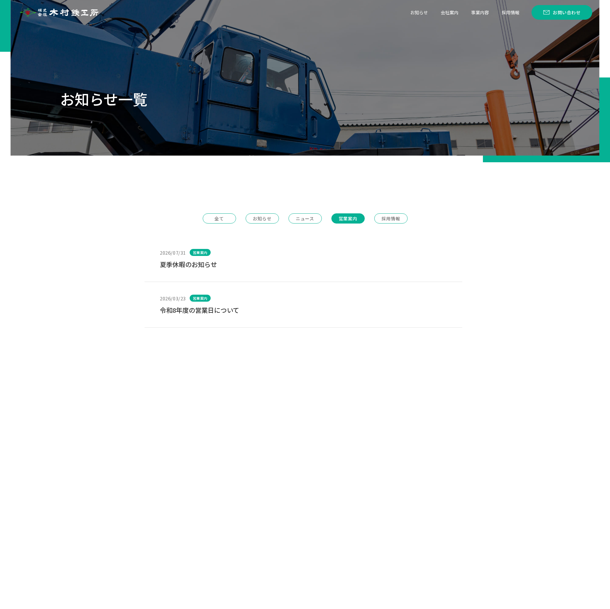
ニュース (305, 218)
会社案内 (449, 12)
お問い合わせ (566, 12)
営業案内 (348, 218)
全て (219, 218)
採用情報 (510, 12)
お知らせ (419, 12)
